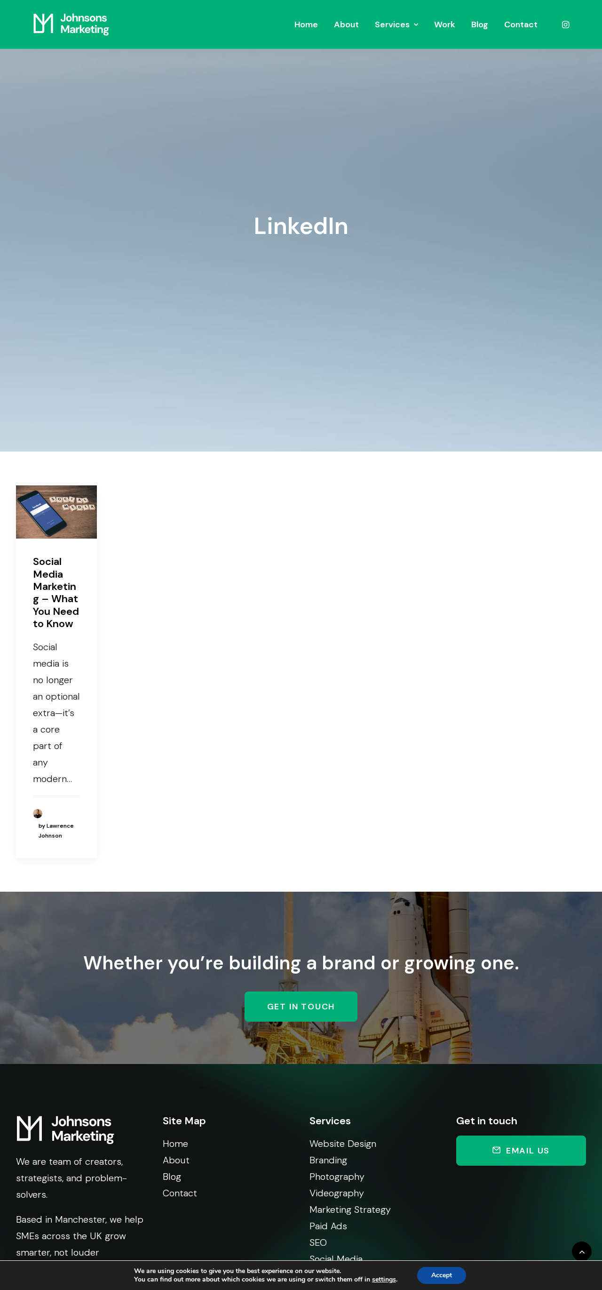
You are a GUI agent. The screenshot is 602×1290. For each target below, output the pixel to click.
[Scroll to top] (582, 1250)
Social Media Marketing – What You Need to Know (56, 592)
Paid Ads (328, 1226)
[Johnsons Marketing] (71, 24)
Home (306, 24)
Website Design (342, 1143)
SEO (318, 1242)
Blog (479, 24)
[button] (565, 24)
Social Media (336, 1259)
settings (384, 1279)
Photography (336, 1176)
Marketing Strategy (350, 1209)
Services (392, 24)
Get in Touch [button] (301, 1006)
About (346, 24)
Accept (441, 1275)
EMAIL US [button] (528, 1150)
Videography (336, 1193)
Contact (521, 24)
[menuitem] (306, 24)
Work (444, 24)
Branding (328, 1160)
